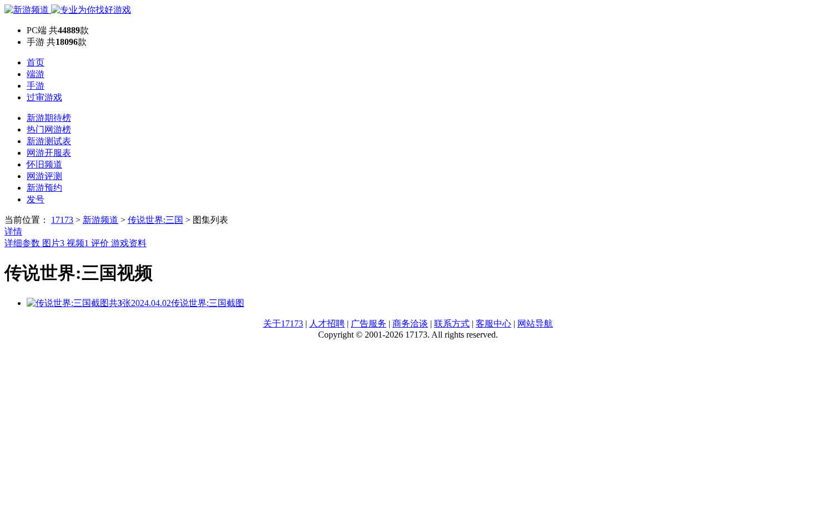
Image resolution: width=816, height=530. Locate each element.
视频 (78, 243)
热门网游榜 (49, 129)
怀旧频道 (44, 164)
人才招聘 (327, 323)
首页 (35, 62)
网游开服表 (49, 152)
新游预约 (44, 187)
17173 (62, 220)
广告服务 (368, 323)
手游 (35, 85)
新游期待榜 (49, 118)
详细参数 (23, 243)
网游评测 (44, 176)
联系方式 (452, 323)
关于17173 (283, 323)
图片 (53, 243)
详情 (13, 231)
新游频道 (100, 220)
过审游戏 (44, 97)
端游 (35, 74)
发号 (35, 199)
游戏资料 (129, 243)
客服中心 (493, 323)
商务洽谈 (410, 323)
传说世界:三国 (155, 220)
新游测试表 (49, 141)
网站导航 (535, 323)
